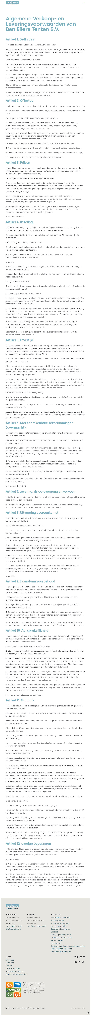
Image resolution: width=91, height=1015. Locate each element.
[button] (83, 3)
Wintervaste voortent (60, 918)
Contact (9, 966)
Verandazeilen (57, 940)
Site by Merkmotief (78, 1008)
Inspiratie (10, 960)
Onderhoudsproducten (61, 952)
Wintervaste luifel (58, 926)
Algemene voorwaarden (16, 974)
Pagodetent (56, 943)
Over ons (10, 963)
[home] (12, 3)
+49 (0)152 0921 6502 (36, 926)
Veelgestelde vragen (15, 971)
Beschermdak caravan (60, 929)
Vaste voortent (57, 921)
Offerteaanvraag (13, 968)
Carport (54, 932)
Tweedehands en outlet (61, 949)
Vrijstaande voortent (60, 923)
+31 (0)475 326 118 (14, 926)
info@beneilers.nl (13, 929)
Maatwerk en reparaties (61, 937)
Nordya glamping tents (61, 935)
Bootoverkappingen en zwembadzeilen (68, 946)
